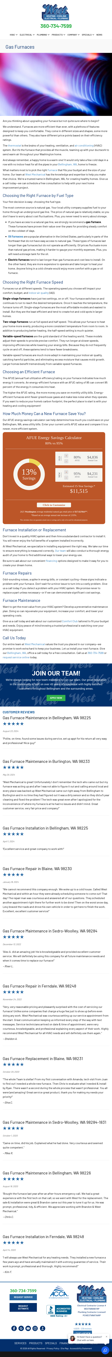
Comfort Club (70, 621)
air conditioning (84, 145)
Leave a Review (83, 1333)
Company (72, 34)
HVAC (12, 34)
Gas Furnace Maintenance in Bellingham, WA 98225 (47, 717)
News (99, 34)
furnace (52, 170)
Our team (60, 550)
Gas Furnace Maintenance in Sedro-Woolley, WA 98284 (50, 930)
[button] (16, 35)
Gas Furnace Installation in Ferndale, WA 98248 (43, 1236)
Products (57, 34)
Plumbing (42, 34)
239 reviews (86, 1328)
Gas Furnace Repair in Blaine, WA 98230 (37, 868)
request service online (16, 657)
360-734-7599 (56, 26)
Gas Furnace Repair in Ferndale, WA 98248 (39, 985)
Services (20, 1343)
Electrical (26, 34)
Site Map (65, 1348)
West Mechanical (35, 174)
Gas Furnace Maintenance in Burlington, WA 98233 (46, 761)
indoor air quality (39, 292)
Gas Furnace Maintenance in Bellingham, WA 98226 (47, 1172)
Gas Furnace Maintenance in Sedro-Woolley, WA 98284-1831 (54, 1122)
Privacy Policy (52, 1348)
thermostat (14, 145)
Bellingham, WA (67, 164)
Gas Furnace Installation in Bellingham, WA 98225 (45, 827)
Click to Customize (54, 504)
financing (51, 560)
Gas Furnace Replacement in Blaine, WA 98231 (43, 1058)
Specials (87, 34)
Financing (66, 1343)
